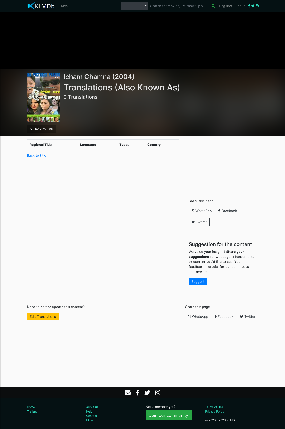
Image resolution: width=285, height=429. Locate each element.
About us (92, 407)
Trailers (32, 411)
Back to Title (43, 129)
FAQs (89, 420)
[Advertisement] (142, 40)
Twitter (201, 222)
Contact (91, 416)
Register (225, 6)
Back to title (36, 155)
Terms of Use (214, 407)
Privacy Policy (214, 411)
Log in (240, 6)
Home (31, 407)
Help (89, 411)
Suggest (198, 281)
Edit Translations (43, 316)
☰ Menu (63, 6)
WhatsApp (203, 211)
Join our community (168, 415)
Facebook (228, 211)
